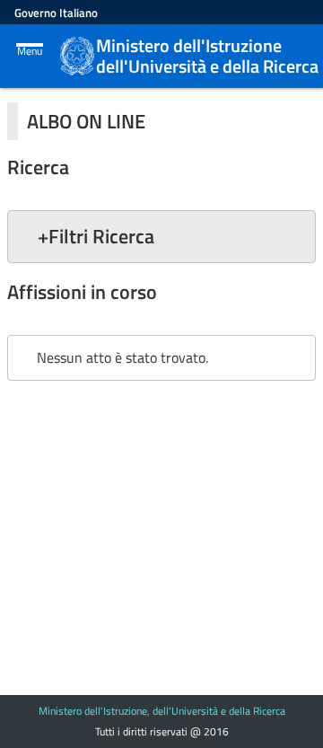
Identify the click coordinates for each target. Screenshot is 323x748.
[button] (161, 236)
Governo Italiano (56, 13)
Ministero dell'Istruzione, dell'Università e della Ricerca (162, 710)
